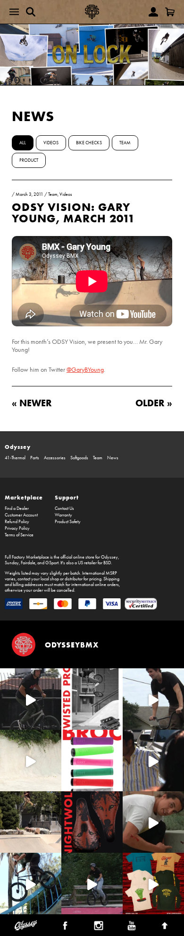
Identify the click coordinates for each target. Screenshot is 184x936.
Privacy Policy (17, 528)
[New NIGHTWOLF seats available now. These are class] (92, 822)
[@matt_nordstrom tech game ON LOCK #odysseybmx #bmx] (153, 699)
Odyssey (18, 446)
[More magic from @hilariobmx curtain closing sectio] (153, 822)
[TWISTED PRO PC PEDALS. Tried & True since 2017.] (92, 699)
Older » (153, 403)
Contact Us (64, 508)
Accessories (55, 458)
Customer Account (21, 515)
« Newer (32, 403)
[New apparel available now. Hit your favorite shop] (153, 883)
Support (67, 497)
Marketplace (24, 497)
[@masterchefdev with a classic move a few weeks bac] (30, 822)
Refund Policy (17, 522)
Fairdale (28, 563)
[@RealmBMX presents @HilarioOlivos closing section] (30, 883)
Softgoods (79, 458)
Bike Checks (89, 143)
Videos (51, 143)
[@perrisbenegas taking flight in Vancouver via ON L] (92, 883)
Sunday (12, 563)
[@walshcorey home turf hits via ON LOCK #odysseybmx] (30, 760)
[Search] (30, 12)
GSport (52, 563)
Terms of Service (19, 535)
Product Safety (68, 522)
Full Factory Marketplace (27, 557)
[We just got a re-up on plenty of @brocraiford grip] (92, 760)
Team (125, 143)
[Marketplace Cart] (169, 12)
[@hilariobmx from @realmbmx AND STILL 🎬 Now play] (153, 760)
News (33, 116)
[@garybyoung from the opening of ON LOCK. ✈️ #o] (30, 699)
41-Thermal (15, 458)
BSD (107, 563)
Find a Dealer (17, 508)
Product (28, 160)
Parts (34, 458)
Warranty (63, 515)
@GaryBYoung (85, 370)
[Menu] (14, 12)
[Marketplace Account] (153, 12)
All (22, 143)
